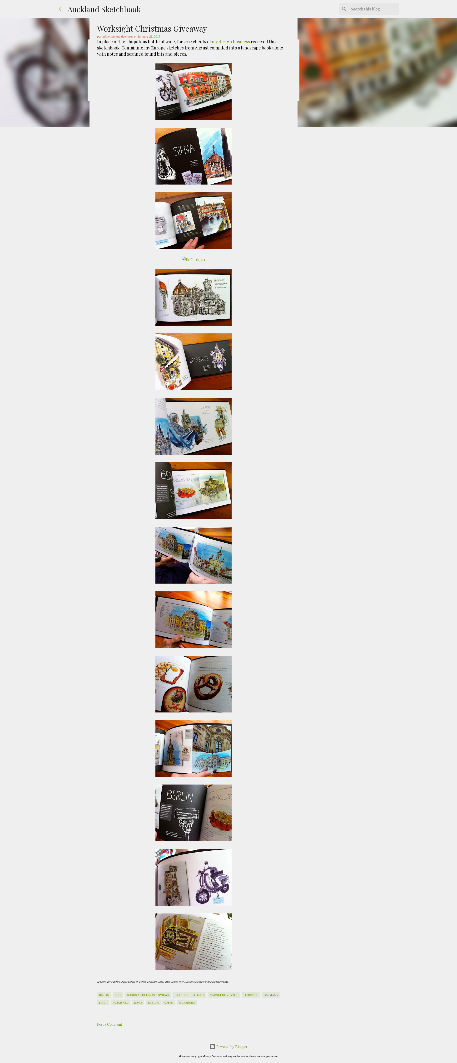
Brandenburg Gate (189, 995)
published (121, 1002)
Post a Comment (109, 1024)
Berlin (104, 995)
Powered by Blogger (231, 1046)
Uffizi (168, 1002)
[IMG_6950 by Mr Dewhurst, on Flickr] (193, 260)
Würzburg (187, 1002)
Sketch (153, 1002)
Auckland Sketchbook (104, 9)
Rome (138, 1002)
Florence (250, 995)
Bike (118, 995)
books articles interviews (148, 995)
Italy (103, 1002)
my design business (231, 41)
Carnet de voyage (224, 995)
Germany (271, 995)
